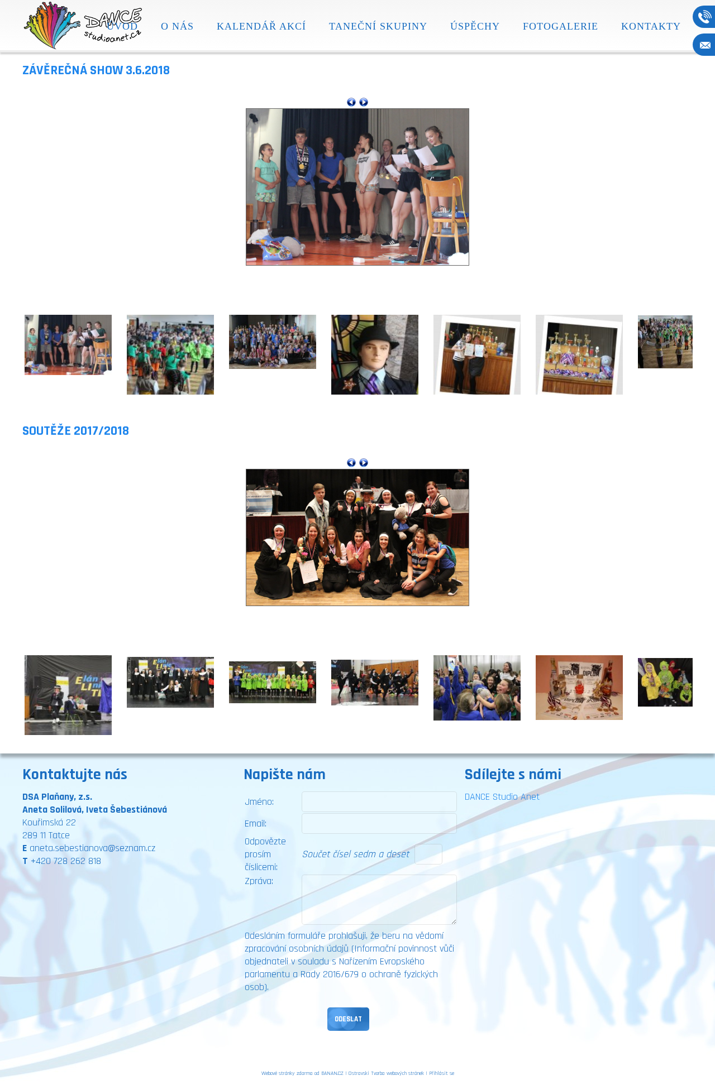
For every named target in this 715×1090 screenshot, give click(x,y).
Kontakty (651, 26)
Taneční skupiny (378, 26)
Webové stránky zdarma (287, 1073)
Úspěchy (475, 26)
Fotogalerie (560, 26)
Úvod (122, 26)
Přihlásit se (441, 1073)
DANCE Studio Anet (502, 796)
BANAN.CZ (332, 1073)
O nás (177, 26)
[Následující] (364, 101)
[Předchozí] (351, 101)
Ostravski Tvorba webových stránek (386, 1073)
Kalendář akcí (261, 26)
